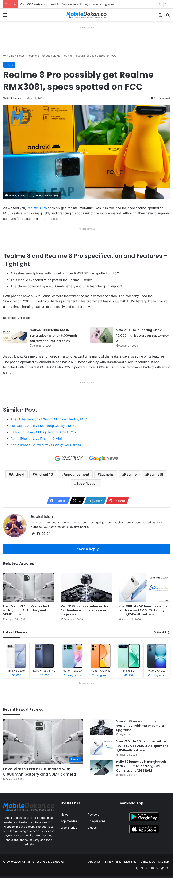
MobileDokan (56, 861)
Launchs (107, 474)
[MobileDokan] (86, 15)
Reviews (93, 814)
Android (17, 474)
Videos (92, 827)
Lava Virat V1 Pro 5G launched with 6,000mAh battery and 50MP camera (26, 610)
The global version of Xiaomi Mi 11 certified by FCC (49, 419)
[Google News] (104, 458)
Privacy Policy (112, 861)
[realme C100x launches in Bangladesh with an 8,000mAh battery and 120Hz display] (15, 335)
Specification (87, 483)
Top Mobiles (69, 821)
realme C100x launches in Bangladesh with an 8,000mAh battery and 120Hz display (53, 335)
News (21, 55)
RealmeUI (155, 474)
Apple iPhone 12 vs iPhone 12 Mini (36, 439)
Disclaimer (131, 861)
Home (10, 55)
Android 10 (44, 474)
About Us (94, 861)
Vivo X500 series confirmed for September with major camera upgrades (84, 610)
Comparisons (96, 821)
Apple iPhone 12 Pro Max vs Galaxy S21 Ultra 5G (46, 445)
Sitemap (163, 861)
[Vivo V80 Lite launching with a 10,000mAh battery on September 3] (101, 335)
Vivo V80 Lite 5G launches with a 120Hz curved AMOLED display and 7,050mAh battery (143, 610)
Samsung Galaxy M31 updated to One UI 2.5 (43, 432)
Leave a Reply (86, 549)
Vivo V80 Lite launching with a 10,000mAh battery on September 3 (142, 335)
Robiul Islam (13, 98)
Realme (130, 474)
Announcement (76, 474)
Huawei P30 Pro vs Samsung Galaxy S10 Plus (44, 426)
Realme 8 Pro (37, 208)
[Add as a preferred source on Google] (69, 458)
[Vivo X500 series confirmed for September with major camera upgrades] (86, 587)
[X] (43, 533)
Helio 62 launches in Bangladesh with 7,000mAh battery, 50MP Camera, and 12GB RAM (141, 766)
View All (160, 632)
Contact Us (148, 861)
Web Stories (69, 827)
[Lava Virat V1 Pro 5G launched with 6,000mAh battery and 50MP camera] (28, 587)
